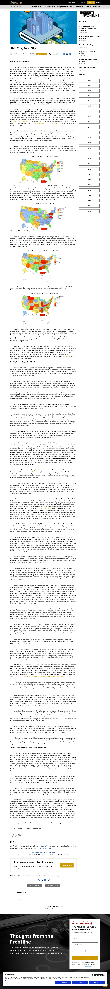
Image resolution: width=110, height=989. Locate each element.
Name (73, 935)
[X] (11, 7)
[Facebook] (20, 7)
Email (73, 941)
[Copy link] (72, 54)
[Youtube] (14, 7)
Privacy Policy (88, 966)
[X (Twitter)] (67, 54)
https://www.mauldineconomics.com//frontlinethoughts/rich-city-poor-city (38, 875)
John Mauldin (17, 54)
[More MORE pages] (100, 2)
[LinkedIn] (17, 7)
